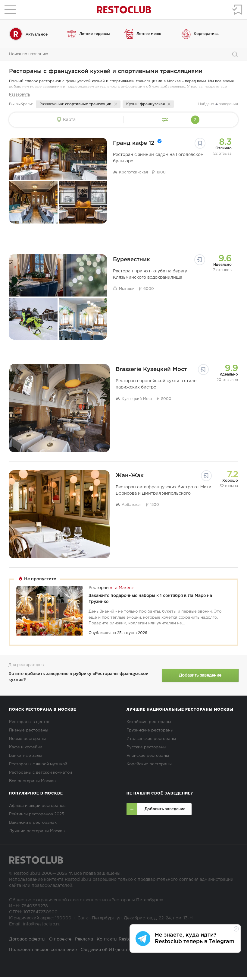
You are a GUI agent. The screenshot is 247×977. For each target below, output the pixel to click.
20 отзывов (227, 380)
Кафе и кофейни (25, 747)
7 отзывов (222, 270)
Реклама (84, 939)
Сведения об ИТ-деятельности (113, 950)
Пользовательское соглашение (43, 950)
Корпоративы (207, 34)
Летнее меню (148, 34)
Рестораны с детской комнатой (40, 772)
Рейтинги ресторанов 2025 (36, 814)
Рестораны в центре (30, 722)
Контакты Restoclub (118, 939)
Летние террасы (94, 34)
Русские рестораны (146, 747)
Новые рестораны (27, 739)
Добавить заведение (200, 675)
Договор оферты (27, 939)
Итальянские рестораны (151, 739)
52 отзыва (222, 153)
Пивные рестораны (28, 730)
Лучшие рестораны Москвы (37, 831)
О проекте (60, 939)
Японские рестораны (148, 755)
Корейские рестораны (149, 764)
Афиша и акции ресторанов (37, 805)
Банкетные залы (25, 755)
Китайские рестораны (149, 722)
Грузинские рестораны (150, 730)
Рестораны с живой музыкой (38, 764)
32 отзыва (229, 486)
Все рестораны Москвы (32, 781)
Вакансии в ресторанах (33, 822)
